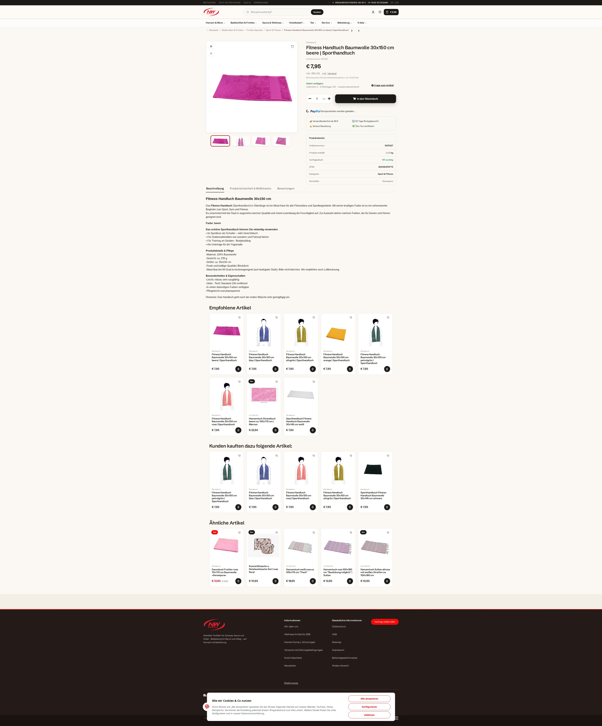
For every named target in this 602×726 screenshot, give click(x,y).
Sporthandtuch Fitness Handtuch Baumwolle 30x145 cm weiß (298, 421)
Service (326, 22)
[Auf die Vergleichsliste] (211, 46)
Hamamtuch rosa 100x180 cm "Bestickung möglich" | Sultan (337, 572)
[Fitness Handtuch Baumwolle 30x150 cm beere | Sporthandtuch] (226, 330)
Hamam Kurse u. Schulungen (299, 642)
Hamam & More (214, 22)
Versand (331, 73)
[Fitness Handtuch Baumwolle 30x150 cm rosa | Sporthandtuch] (226, 394)
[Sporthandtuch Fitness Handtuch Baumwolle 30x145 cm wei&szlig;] (301, 394)
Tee (312, 22)
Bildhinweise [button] (291, 683)
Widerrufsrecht (340, 665)
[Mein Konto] (373, 12)
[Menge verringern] (310, 98)
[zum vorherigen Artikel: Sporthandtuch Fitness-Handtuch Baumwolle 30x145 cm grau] (359, 30)
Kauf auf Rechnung (230, 2)
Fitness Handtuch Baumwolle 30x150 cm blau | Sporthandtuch (261, 357)
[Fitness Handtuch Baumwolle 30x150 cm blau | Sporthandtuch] (264, 330)
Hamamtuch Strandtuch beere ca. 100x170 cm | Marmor (262, 421)
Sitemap (336, 642)
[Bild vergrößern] (293, 46)
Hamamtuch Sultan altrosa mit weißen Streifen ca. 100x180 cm (375, 572)
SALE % (247, 2)
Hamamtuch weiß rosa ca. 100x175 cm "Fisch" (300, 571)
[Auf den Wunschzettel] (211, 53)
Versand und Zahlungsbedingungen (303, 650)
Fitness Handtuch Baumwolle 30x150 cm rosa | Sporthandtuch (224, 421)
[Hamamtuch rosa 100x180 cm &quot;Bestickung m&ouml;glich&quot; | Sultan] (338, 545)
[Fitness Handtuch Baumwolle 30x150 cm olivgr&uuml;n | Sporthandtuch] (301, 330)
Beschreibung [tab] (215, 188)
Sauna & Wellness (271, 22)
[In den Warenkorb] (208, 39)
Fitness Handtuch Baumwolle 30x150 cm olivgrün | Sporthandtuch (300, 357)
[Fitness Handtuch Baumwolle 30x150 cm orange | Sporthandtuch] (338, 330)
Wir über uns (291, 626)
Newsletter (290, 665)
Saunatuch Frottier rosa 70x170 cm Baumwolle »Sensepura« (225, 572)
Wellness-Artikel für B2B (297, 634)
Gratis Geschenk (293, 657)
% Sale (360, 22)
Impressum (338, 650)
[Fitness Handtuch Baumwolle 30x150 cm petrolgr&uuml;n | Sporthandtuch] (375, 330)
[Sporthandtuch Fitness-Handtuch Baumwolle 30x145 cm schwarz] (375, 468)
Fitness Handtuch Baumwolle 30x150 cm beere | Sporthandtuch (224, 357)
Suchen (317, 12)
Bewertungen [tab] (285, 188)
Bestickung (209, 2)
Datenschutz (339, 626)
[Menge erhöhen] (329, 98)
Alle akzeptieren (369, 698)
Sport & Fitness (385, 174)
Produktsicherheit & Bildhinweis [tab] (250, 188)
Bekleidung (344, 22)
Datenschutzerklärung (252, 713)
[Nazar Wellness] (211, 12)
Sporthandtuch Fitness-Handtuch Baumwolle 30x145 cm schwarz (374, 495)
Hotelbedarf (295, 22)
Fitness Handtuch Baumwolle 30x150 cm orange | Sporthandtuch (336, 357)
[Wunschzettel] (380, 12)
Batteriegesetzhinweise (344, 657)
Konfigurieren (369, 706)
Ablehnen (369, 714)
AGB (334, 634)
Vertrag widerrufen (385, 621)
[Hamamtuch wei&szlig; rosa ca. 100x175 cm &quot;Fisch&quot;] (301, 545)
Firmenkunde (261, 2)
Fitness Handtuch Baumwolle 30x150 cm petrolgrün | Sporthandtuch (373, 359)
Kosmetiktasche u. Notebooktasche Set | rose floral (263, 569)
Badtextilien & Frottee (242, 22)
